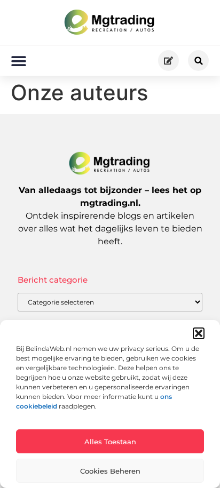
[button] (198, 333)
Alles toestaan (110, 441)
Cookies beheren (110, 471)
